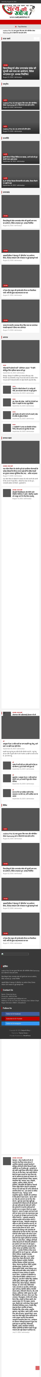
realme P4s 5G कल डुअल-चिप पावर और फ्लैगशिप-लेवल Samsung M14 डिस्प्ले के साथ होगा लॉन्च (19, 32)
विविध (5, 805)
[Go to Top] (38, 1368)
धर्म (4, 713)
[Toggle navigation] (3, 22)
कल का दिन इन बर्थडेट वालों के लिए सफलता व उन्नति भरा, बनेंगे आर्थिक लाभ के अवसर (25, 794)
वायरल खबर (7, 438)
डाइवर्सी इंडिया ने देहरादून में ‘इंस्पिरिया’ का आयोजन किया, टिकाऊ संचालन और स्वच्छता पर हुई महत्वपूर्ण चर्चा (20, 71)
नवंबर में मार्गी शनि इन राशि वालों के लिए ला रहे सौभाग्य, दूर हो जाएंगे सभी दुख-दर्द (24, 766)
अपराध (5, 337)
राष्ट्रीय (5, 84)
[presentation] (35, 38)
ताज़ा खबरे (6, 38)
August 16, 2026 (17, 498)
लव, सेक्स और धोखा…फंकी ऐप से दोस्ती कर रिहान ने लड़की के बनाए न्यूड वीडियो (25, 402)
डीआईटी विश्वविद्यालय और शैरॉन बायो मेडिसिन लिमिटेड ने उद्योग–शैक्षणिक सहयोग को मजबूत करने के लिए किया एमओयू (25, 494)
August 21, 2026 (8, 295)
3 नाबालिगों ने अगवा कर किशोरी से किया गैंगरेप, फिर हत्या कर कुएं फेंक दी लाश (24, 428)
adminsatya (18, 77)
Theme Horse (23, 1033)
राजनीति (6, 138)
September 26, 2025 (9, 373)
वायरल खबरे (10, 466)
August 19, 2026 (8, 131)
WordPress (27, 1036)
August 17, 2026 (8, 476)
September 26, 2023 (9, 161)
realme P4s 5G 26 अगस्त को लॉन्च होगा (16, 129)
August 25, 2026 (8, 107)
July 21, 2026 (16, 1332)
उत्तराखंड (5, 65)
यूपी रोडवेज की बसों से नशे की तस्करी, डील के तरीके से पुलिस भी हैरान (25, 415)
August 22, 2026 (8, 77)
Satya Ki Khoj (25, 1030)
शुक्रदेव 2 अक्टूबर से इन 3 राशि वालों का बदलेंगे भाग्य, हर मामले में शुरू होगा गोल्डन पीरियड (24, 779)
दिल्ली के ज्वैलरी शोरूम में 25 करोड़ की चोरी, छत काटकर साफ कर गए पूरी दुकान (24, 390)
